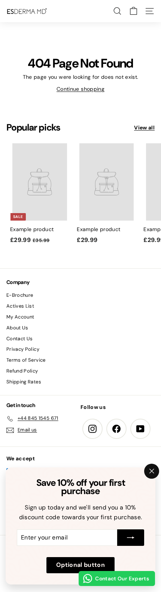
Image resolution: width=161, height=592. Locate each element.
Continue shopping (80, 89)
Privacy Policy (22, 349)
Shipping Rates (23, 382)
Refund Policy (22, 371)
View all (144, 127)
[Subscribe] (130, 538)
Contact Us (19, 338)
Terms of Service (26, 360)
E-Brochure (19, 295)
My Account (20, 317)
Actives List (20, 306)
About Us (17, 328)
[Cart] (133, 11)
